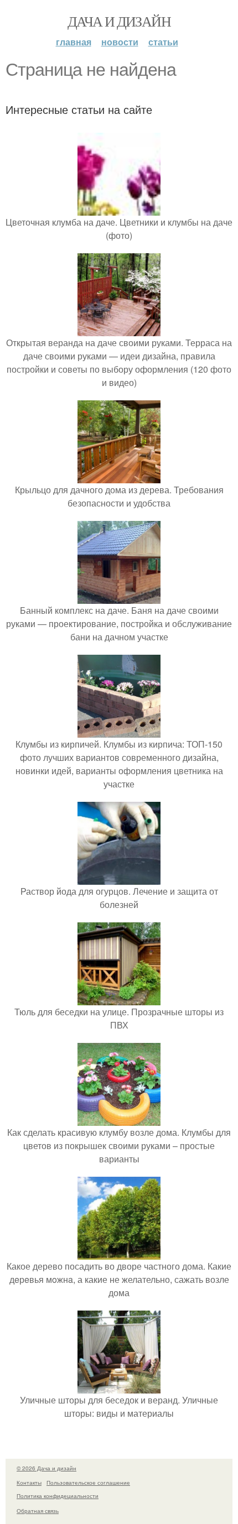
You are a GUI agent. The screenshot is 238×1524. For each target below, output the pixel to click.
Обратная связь (38, 1511)
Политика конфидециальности (58, 1496)
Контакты (29, 1482)
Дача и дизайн (119, 21)
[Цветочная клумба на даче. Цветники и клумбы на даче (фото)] (119, 208)
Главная (73, 41)
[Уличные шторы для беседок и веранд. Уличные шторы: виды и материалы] (119, 1386)
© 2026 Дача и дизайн (46, 1468)
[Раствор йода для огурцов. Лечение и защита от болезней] (119, 877)
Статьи (163, 41)
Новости (119, 41)
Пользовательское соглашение (88, 1482)
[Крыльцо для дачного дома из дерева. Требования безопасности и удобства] (119, 476)
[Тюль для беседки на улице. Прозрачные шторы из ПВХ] (119, 998)
